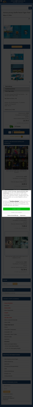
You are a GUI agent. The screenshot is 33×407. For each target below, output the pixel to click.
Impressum (22, 215)
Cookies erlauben (16, 209)
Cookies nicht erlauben (16, 212)
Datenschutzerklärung (13, 215)
